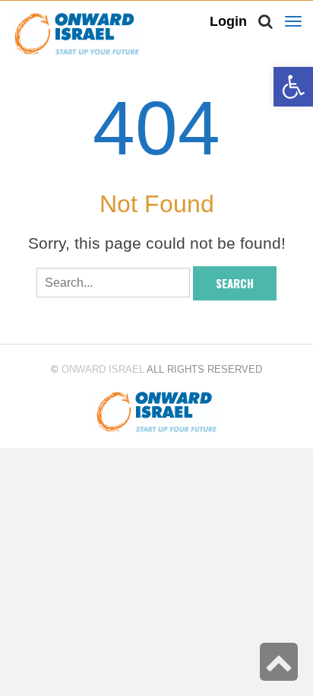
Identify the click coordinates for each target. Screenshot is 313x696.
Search (235, 283)
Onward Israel (103, 369)
